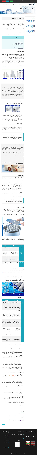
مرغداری (7, 445)
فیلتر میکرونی (4, 66)
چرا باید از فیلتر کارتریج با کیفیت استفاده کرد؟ (17, 44)
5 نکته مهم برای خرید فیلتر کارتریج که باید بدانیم (17, 47)
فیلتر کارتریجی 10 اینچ (11, 375)
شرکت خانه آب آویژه (6, 435)
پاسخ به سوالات (12, 4)
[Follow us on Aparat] (16, 1)
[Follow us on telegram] (28, 436)
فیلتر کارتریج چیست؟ (20, 39)
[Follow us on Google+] (19, 0)
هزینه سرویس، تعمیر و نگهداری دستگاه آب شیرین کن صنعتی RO (29, 31)
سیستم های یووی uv (6, 447)
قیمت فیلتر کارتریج (20, 48)
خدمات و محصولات (6, 440)
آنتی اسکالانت (6, 437)
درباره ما (6, 4)
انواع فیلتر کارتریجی (20, 41)
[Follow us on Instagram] (22, 0)
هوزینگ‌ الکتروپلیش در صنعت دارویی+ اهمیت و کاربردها (29, 26)
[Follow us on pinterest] (16, 0)
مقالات (3, 4)
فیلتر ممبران (3, 272)
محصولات (16, 4)
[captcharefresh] (23, 420)
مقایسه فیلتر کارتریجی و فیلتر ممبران (18, 45)
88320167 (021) (28, 0)
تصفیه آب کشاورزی (6, 442)
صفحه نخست (19, 4)
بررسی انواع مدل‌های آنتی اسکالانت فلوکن (29, 21)
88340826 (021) (32, 0)
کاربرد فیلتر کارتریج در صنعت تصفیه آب (18, 43)
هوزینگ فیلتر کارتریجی (20, 42)
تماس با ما (9, 4)
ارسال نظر (3, 424)
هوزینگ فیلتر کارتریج (21, 209)
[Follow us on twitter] (21, 0)
